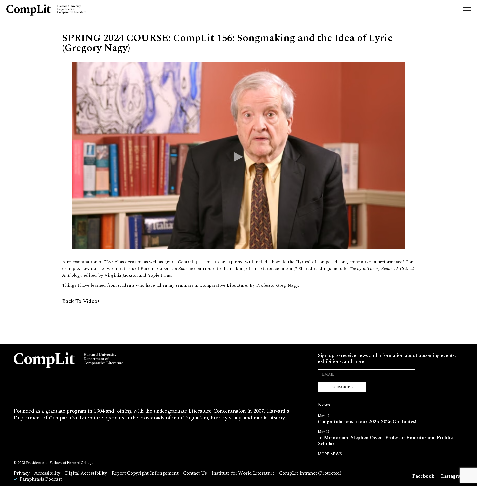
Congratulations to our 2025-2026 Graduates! (367, 421)
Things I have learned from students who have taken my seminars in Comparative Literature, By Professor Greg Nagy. (180, 285)
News (324, 405)
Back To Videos (81, 301)
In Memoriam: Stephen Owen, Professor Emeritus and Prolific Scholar (385, 440)
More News (330, 453)
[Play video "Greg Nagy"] (238, 155)
